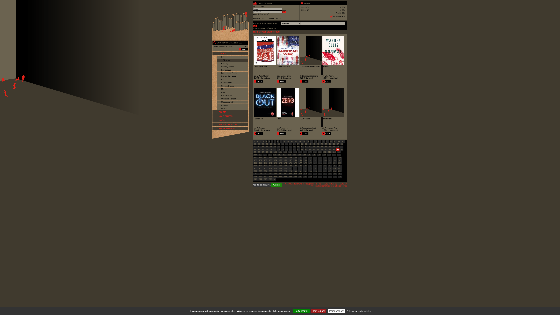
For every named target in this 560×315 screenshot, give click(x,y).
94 (342, 149)
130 (334, 155)
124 (304, 155)
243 (270, 174)
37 (298, 144)
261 (270, 177)
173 (280, 163)
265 (290, 177)
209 (280, 168)
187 (260, 166)
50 (259, 147)
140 (295, 158)
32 (279, 144)
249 (300, 174)
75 (267, 149)
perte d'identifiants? (261, 14)
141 (300, 158)
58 (290, 147)
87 (314, 149)
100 (275, 152)
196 (305, 166)
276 (255, 179)
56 (283, 147)
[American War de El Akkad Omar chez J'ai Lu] (265, 64)
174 (285, 163)
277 (260, 179)
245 (280, 174)
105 (300, 152)
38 (302, 144)
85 (306, 149)
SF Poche (225, 60)
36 (294, 144)
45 (330, 144)
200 (325, 166)
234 (315, 171)
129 (329, 155)
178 (305, 163)
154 (275, 160)
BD (222, 79)
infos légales (316, 186)
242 (265, 174)
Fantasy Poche (227, 67)
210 (285, 168)
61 (302, 147)
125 (309, 155)
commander (339, 16)
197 (310, 166)
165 (329, 160)
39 (306, 144)
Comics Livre (226, 83)
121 (289, 155)
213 (300, 168)
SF (222, 57)
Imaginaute (289, 184)
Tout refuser (319, 311)
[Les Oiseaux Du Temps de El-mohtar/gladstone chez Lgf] (311, 64)
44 (326, 144)
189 (270, 166)
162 (315, 160)
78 (279, 149)
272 (325, 177)
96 (259, 152)
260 (265, 177)
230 (295, 171)
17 (312, 141)
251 (310, 174)
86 (310, 149)
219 (329, 168)
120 (284, 155)
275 (339, 177)
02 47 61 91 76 (325, 184)
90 (326, 149)
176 (295, 163)
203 (339, 166)
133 (260, 158)
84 (302, 149)
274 (334, 177)
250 (305, 174)
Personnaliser (336, 311)
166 (334, 160)
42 (318, 144)
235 (320, 171)
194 (295, 166)
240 (255, 174)
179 (310, 163)
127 (319, 155)
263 (280, 177)
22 (331, 141)
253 (320, 174)
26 (255, 144)
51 (263, 147)
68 (330, 147)
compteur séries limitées (229, 43)
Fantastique (226, 70)
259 (260, 177)
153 (270, 160)
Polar (223, 92)
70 (338, 147)
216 (314, 168)
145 (320, 158)
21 (327, 141)
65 (318, 147)
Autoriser (276, 185)
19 (319, 141)
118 (274, 155)
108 (314, 152)
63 (310, 147)
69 (334, 147)
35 (290, 144)
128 (324, 155)
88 (318, 149)
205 (260, 168)
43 (322, 144)
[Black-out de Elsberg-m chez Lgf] (265, 117)
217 (319, 168)
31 (275, 144)
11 (288, 141)
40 (310, 144)
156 (285, 160)
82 (294, 149)
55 (279, 147)
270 (315, 177)
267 (300, 177)
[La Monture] (304, 134)
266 (295, 177)
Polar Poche (226, 95)
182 (325, 163)
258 (255, 177)
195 (300, 166)
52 (267, 147)
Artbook (224, 105)
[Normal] (326, 82)
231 (300, 171)
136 (275, 158)
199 (320, 166)
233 (310, 171)
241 (260, 174)
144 (315, 158)
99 (271, 152)
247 (290, 174)
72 (255, 149)
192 (285, 166)
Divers (224, 108)
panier (307, 3)
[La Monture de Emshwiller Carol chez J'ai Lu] (311, 117)
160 (305, 160)
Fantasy (224, 63)
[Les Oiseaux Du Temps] (304, 82)
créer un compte (274, 19)
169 (260, 163)
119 (279, 155)
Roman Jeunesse (228, 76)
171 (270, 163)
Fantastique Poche (229, 73)
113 (339, 152)
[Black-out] (258, 134)
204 (255, 168)
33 (283, 144)
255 (329, 174)
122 (294, 155)
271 (320, 177)
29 (267, 144)
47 (338, 144)
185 (339, 163)
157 (290, 160)
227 (280, 171)
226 (275, 171)
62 (306, 147)
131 (339, 155)
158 (295, 160)
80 (287, 149)
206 (265, 168)
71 (342, 147)
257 (339, 174)
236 (325, 171)
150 (255, 160)
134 (265, 158)
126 (314, 155)
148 (334, 158)
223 (260, 171)
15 (304, 141)
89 (322, 149)
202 (334, 166)
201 (329, 166)
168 (255, 163)
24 (339, 141)
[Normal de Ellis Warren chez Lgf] (333, 64)
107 (310, 152)
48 (342, 144)
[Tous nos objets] (230, 112)
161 (310, 160)
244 (275, 174)
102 (285, 152)
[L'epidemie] (326, 134)
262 (275, 177)
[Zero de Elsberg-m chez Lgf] (288, 117)
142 (305, 158)
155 (280, 160)
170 (265, 163)
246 (285, 174)
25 (343, 141)
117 (269, 155)
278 (265, 179)
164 (325, 160)
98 (267, 152)
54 (275, 147)
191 (280, 166)
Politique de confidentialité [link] (359, 311)
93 (338, 149)
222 (255, 171)
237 (329, 171)
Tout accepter (301, 311)
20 (323, 141)
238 (334, 171)
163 (320, 160)
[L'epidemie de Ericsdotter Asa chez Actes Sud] (333, 117)
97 (263, 152)
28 (263, 144)
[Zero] (281, 134)
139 (290, 158)
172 (275, 163)
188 (265, 166)
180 (315, 163)
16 (308, 141)
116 (265, 155)
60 (298, 147)
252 (315, 174)
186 (255, 166)
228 (285, 171)
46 (334, 144)
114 (255, 155)
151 (260, 160)
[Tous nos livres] (230, 53)
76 (271, 149)
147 (329, 158)
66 (322, 147)
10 (284, 141)
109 (319, 152)
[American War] (258, 82)
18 (316, 141)
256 (334, 174)
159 (300, 160)
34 (287, 144)
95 (255, 152)
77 (275, 149)
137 (280, 158)
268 (305, 177)
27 (259, 144)
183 (329, 163)
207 (270, 168)
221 (339, 168)
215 (310, 168)
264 (285, 177)
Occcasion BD (227, 102)
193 (290, 166)
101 (280, 152)
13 (296, 141)
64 (314, 147)
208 (275, 168)
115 (260, 155)
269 (310, 177)
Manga (224, 89)
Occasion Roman (228, 99)
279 (270, 179)
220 (334, 168)
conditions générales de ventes (334, 186)
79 (283, 149)
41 (314, 144)
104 (295, 152)
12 (292, 141)
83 (298, 149)
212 (295, 168)
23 (335, 141)
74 (263, 149)
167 (339, 160)
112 (334, 152)
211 (290, 168)
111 (329, 152)
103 (290, 152)
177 (300, 163)
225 (270, 171)
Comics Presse (227, 86)
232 (305, 171)
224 (265, 171)
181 (320, 163)
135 (270, 158)
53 (271, 147)
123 (299, 155)
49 (255, 147)
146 (325, 158)
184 (334, 163)
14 (300, 141)
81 (290, 149)
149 (339, 158)
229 (290, 171)
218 (324, 168)
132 (255, 158)
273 (329, 177)
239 (339, 171)
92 (334, 149)
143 (310, 158)
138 (285, 158)
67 (326, 147)
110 (324, 152)
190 (275, 166)
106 (305, 152)
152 (265, 160)
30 (271, 144)
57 (287, 147)
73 (259, 149)
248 (295, 174)
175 (290, 163)
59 (294, 147)
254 (325, 174)
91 (330, 149)
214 (305, 168)
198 (315, 166)
